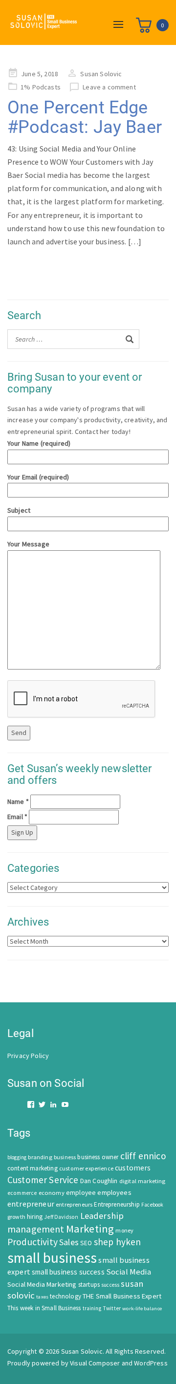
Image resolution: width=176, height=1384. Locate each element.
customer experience (86, 1168)
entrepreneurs (74, 1204)
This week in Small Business (44, 1308)
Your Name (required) (38, 443)
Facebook (152, 1204)
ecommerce (22, 1192)
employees (114, 1192)
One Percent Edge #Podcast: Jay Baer (84, 117)
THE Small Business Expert (122, 1296)
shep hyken (117, 1242)
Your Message (28, 544)
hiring (35, 1216)
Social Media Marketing (42, 1284)
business (65, 1157)
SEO (86, 1243)
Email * (17, 816)
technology (65, 1296)
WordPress (150, 1363)
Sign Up (22, 832)
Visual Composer (95, 1363)
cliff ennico (143, 1156)
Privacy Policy (28, 1055)
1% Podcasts (41, 87)
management (36, 1229)
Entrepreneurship (117, 1204)
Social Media (128, 1272)
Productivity (32, 1242)
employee (81, 1193)
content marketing (32, 1168)
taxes (42, 1297)
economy (52, 1192)
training (92, 1308)
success (110, 1284)
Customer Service (43, 1180)
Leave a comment (109, 87)
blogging (16, 1157)
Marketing (90, 1228)
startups (89, 1284)
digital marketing (142, 1181)
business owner (97, 1157)
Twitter (112, 1308)
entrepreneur (30, 1204)
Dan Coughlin (99, 1181)
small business (52, 1258)
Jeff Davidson (61, 1216)
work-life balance (142, 1308)
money (124, 1230)
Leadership (102, 1215)
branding (40, 1157)
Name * (18, 801)
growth (16, 1216)
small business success (68, 1271)
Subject (18, 510)
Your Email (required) (38, 477)
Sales (69, 1242)
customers (133, 1167)
